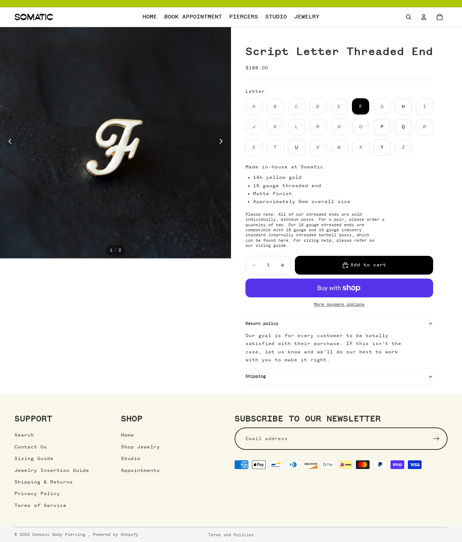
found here (275, 240)
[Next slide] (223, 143)
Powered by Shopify (115, 535)
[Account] (424, 17)
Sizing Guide (33, 458)
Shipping (255, 376)
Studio (130, 458)
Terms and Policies (231, 535)
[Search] (409, 17)
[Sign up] (436, 438)
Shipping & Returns (43, 482)
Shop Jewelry (140, 446)
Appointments (140, 470)
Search (24, 435)
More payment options (339, 304)
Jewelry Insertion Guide (51, 470)
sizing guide (271, 246)
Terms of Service (40, 505)
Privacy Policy (37, 493)
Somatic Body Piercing (60, 535)
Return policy (261, 324)
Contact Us (30, 446)
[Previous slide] (8, 143)
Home (127, 435)
